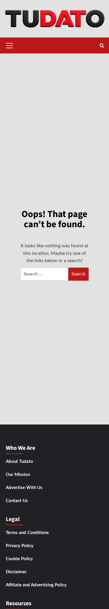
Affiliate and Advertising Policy (36, 585)
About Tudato (19, 461)
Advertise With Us (24, 488)
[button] (9, 44)
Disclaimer (16, 572)
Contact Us (17, 501)
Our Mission (18, 474)
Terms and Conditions (27, 533)
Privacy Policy (19, 546)
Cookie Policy (19, 559)
